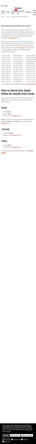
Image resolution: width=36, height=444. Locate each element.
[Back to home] (18, 9)
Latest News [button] (3, 12)
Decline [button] (6, 435)
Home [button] (8, 12)
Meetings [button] (28, 12)
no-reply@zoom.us (23, 47)
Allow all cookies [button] (27, 435)
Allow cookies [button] (15, 435)
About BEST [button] (13, 12)
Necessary (7, 439)
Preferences (16, 439)
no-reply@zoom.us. (13, 38)
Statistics (25, 439)
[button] (4, 5)
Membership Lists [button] (20, 12)
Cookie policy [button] (28, 429)
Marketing (7, 441)
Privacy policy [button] (6, 431)
